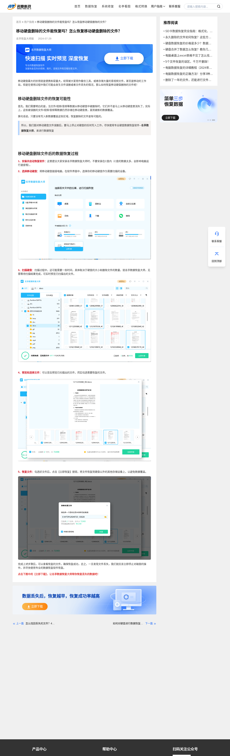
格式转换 (141, 6)
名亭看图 (124, 6)
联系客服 (174, 6)
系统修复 (108, 6)
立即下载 (170, 117)
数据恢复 (91, 6)
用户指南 (29, 21)
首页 (77, 6)
